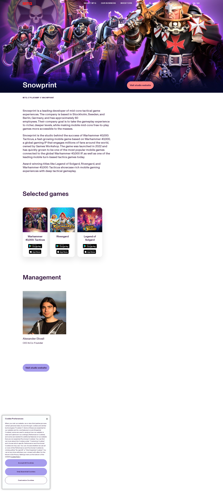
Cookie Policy (15, 457)
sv (198, 3)
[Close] (47, 419)
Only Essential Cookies (26, 472)
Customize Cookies (26, 480)
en (193, 3)
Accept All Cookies (26, 463)
